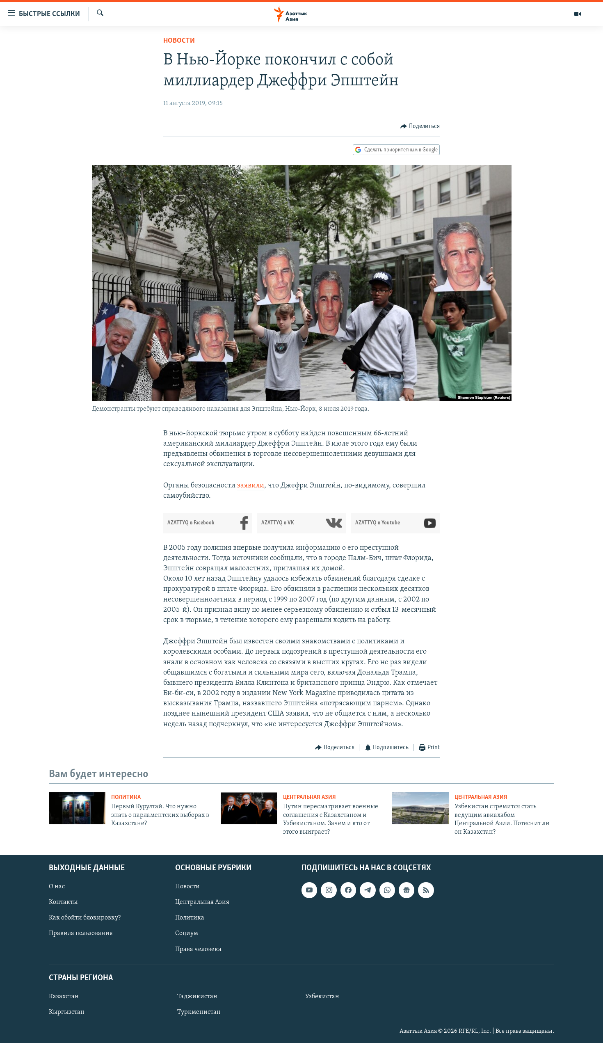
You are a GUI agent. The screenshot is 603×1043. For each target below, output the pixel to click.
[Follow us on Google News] (406, 890)
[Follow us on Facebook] (348, 890)
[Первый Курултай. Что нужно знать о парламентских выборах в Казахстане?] (77, 808)
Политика (126, 797)
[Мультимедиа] (577, 14)
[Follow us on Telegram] (367, 890)
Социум (186, 933)
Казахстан (64, 996)
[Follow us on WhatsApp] (387, 890)
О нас (57, 886)
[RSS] (426, 890)
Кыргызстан (67, 1012)
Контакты (63, 902)
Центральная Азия (309, 797)
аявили (252, 485)
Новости (179, 41)
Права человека (198, 949)
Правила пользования (81, 933)
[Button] (420, 126)
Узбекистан (322, 996)
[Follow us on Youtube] (309, 890)
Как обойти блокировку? (85, 918)
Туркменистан (199, 1012)
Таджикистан (197, 996)
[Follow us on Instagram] (328, 890)
